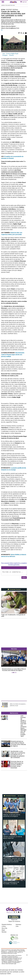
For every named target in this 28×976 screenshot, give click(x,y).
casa (3, 53)
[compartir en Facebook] (19, 33)
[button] (3, 662)
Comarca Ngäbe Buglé (12, 53)
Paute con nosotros (14, 921)
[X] (16, 912)
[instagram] (20, 912)
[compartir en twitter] (21, 33)
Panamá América (7, 924)
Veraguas (4, 55)
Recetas (4, 932)
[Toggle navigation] (3, 1)
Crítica (4, 926)
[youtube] (18, 912)
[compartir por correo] (26, 33)
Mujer (3, 930)
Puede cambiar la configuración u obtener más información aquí (11, 963)
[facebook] (14, 912)
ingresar (24, 2)
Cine (17, 926)
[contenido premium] (14, 917)
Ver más (20, 795)
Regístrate (14, 919)
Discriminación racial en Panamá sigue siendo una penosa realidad (12, 354)
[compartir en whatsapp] (23, 33)
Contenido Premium (15, 589)
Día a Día (4, 928)
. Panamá (11, 55)
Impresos (18, 924)
